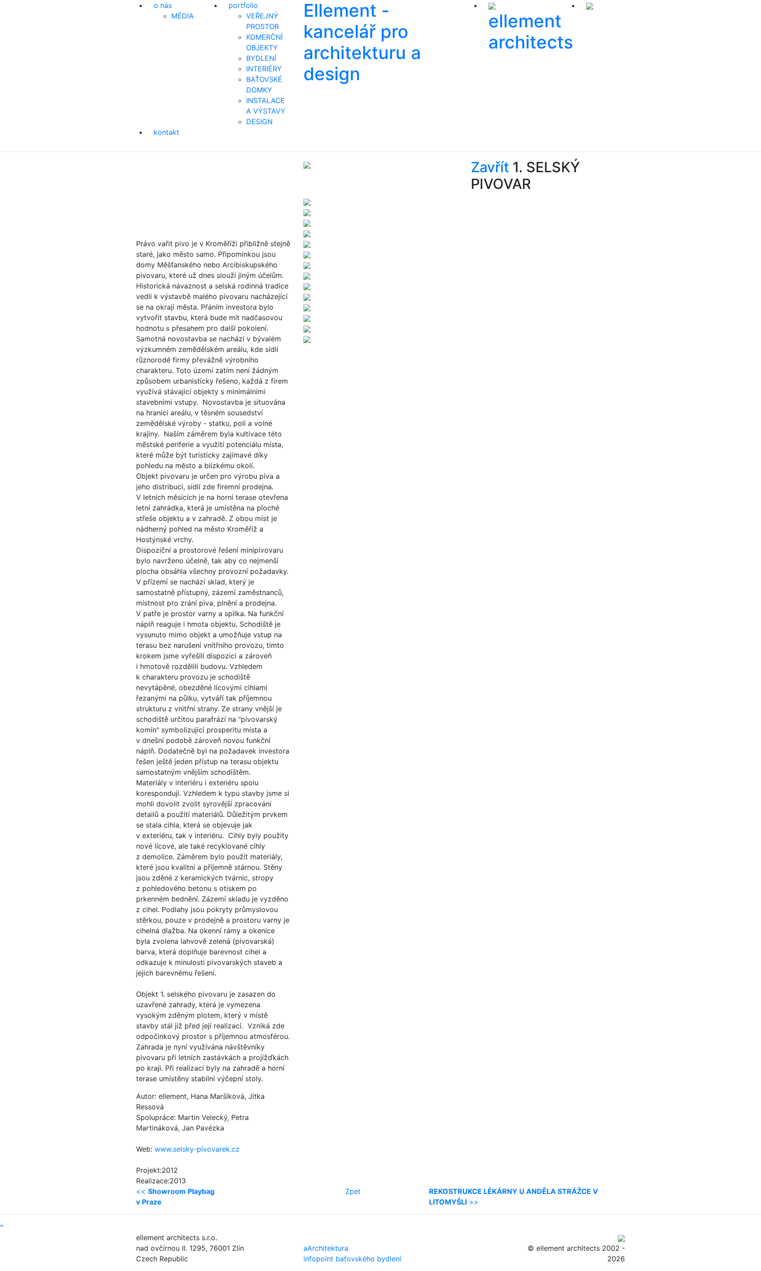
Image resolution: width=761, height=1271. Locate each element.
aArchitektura (325, 1248)
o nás (163, 5)
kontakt (166, 132)
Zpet (353, 1191)
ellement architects (530, 31)
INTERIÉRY (264, 68)
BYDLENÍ (261, 58)
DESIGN (259, 121)
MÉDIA (182, 15)
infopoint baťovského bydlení (352, 1258)
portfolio (243, 5)
